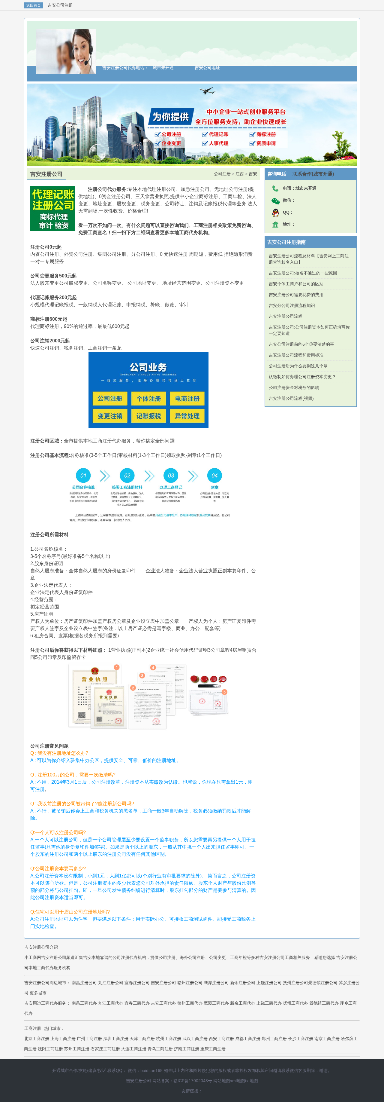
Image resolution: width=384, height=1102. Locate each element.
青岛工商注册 (160, 1048)
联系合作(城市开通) (310, 173)
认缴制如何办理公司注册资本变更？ (302, 376)
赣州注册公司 (189, 982)
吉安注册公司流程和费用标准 (296, 355)
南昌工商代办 (85, 1003)
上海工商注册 (63, 1038)
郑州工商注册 (274, 1038)
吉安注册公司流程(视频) (291, 398)
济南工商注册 (186, 1048)
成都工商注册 (247, 1038)
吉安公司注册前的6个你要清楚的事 (301, 344)
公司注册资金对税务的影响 (294, 387)
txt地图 (251, 1080)
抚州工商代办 (296, 1003)
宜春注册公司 (137, 982)
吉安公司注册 (60, 5)
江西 (240, 173)
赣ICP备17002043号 (192, 1080)
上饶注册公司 (269, 982)
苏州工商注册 (76, 1048)
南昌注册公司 (84, 982)
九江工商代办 (111, 1003)
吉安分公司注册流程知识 (292, 305)
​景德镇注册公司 (323, 982)
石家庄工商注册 (105, 1048)
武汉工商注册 (195, 1038)
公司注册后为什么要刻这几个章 (298, 365)
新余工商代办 (243, 1003)
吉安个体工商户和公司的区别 (296, 283)
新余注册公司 (242, 982)
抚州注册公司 (295, 982)
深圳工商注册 (115, 1038)
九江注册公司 (110, 982)
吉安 (253, 173)
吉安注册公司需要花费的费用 (296, 294)
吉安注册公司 (163, 982)
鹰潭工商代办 (217, 1003)
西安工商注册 (221, 1038)
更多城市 (38, 992)
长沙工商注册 (300, 1038)
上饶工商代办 (269, 1003)
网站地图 (221, 1080)
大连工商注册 (133, 1048)
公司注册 (222, 173)
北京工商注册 (36, 1038)
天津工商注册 (142, 1038)
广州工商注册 (89, 1038)
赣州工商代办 (190, 1003)
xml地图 (237, 1080)
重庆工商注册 (213, 1048)
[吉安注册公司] (66, 71)
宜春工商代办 (137, 1003)
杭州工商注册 (168, 1038)
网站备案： (162, 1080)
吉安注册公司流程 (285, 316)
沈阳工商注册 (50, 1048)
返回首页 (33, 5)
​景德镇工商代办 (324, 1003)
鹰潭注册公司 (216, 982)
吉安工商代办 (164, 1003)
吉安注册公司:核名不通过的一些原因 (303, 273)
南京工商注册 (327, 1038)
